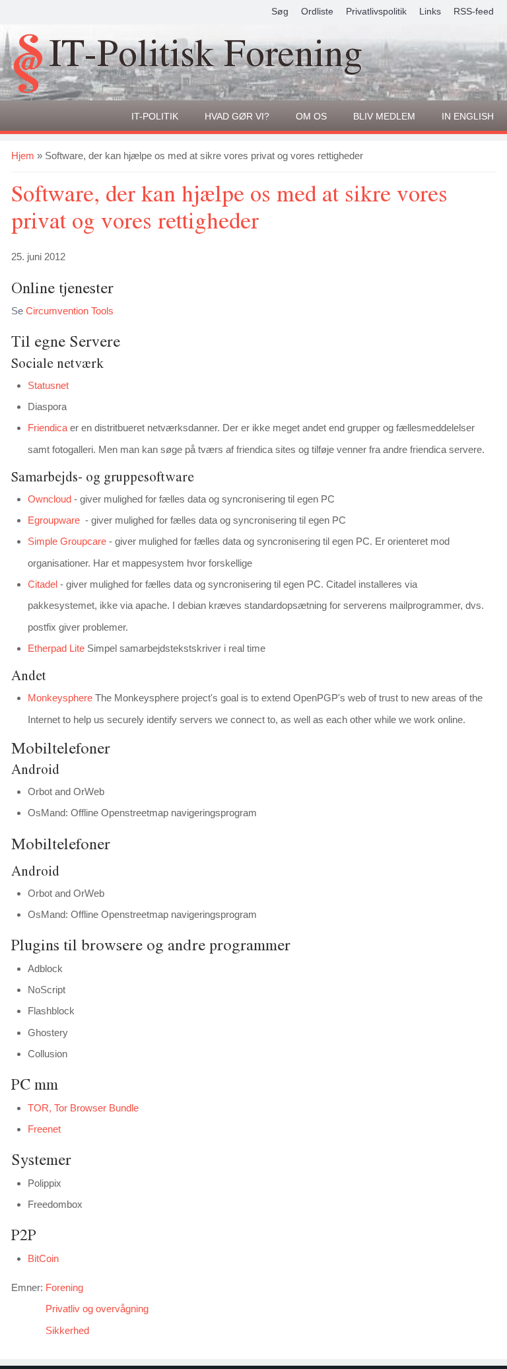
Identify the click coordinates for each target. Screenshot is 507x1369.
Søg (279, 11)
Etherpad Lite (56, 648)
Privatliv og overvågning (97, 1308)
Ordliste (317, 11)
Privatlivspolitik (376, 11)
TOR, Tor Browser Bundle (83, 1107)
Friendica (47, 427)
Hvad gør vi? (237, 116)
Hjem (22, 155)
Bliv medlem (384, 116)
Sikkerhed (67, 1330)
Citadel (42, 584)
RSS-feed (474, 11)
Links (430, 11)
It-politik (154, 116)
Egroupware (54, 520)
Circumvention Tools (70, 310)
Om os (311, 116)
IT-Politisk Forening (205, 55)
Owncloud (49, 499)
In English (468, 116)
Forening (64, 1287)
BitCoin (43, 1258)
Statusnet (48, 385)
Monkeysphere (60, 697)
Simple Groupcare (67, 541)
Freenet (44, 1129)
